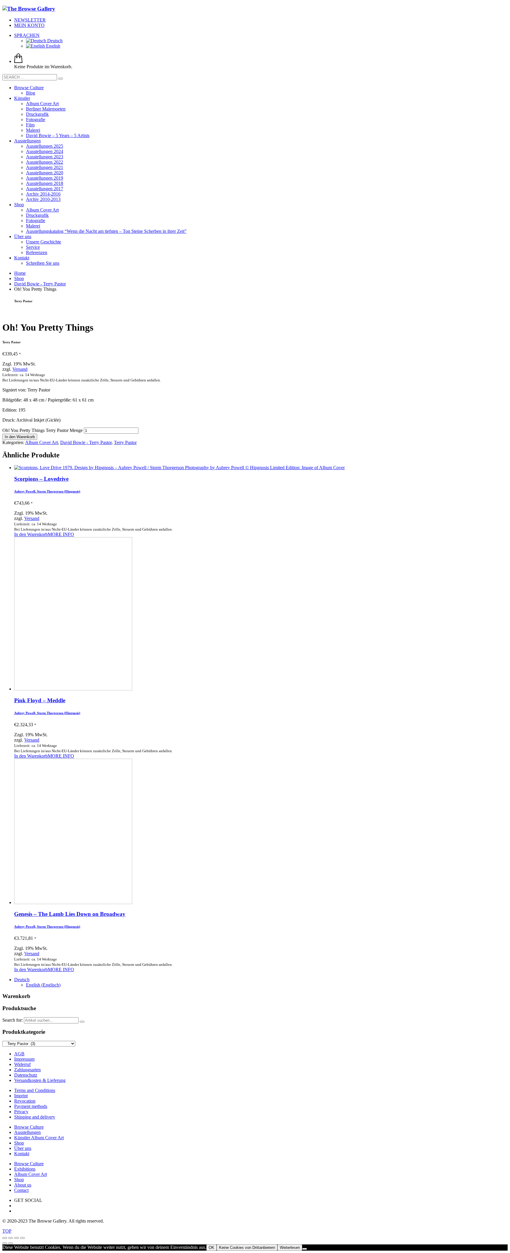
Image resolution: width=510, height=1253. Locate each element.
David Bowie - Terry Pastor (86, 442)
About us (22, 1184)
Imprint (21, 1095)
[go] (60, 78)
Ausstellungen (27, 1132)
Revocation (24, 1101)
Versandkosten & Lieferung (40, 1080)
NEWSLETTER (30, 19)
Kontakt (21, 1153)
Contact (21, 1190)
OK (211, 1247)
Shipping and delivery (34, 1116)
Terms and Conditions (34, 1090)
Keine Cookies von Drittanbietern (247, 1247)
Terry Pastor (125, 442)
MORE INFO (61, 534)
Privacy (21, 1111)
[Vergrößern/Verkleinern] (4, 1238)
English (52, 45)
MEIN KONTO (29, 25)
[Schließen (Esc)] (22, 1238)
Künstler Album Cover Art (39, 1137)
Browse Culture (29, 1127)
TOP (7, 1231)
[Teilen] (16, 1238)
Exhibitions (24, 1168)
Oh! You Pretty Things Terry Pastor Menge (42, 430)
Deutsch (54, 40)
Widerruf (22, 1064)
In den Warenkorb (20, 437)
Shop (19, 1142)
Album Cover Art (41, 442)
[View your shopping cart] (18, 61)
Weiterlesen (290, 1247)
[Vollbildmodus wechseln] (10, 1238)
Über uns (22, 1148)
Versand (19, 369)
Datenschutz (25, 1075)
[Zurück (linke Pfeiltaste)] (4, 1243)
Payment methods (30, 1106)
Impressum (24, 1059)
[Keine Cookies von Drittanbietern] (304, 1249)
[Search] (82, 1022)
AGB (19, 1053)
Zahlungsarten (27, 1069)
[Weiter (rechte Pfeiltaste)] (10, 1243)
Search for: (12, 1020)
